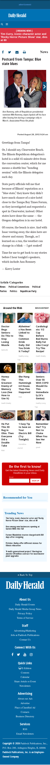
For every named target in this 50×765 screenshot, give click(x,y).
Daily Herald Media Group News (25, 609)
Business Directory (25, 716)
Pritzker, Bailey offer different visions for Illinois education (24, 544)
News (44, 51)
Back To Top (26, 574)
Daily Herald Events (25, 604)
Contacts (25, 711)
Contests (25, 672)
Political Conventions (19, 286)
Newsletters (25, 685)
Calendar (25, 677)
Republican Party (28, 291)
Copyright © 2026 (11, 743)
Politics (13, 291)
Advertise (25, 703)
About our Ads (25, 698)
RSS (25, 729)
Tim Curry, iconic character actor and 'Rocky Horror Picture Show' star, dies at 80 (24, 37)
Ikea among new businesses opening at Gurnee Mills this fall (23, 527)
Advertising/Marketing (25, 630)
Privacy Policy (25, 613)
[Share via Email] (19, 52)
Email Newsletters (25, 733)
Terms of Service (25, 617)
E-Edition (26, 668)
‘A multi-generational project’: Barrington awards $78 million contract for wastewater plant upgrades (25, 553)
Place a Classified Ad (25, 707)
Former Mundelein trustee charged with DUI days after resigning (25, 536)
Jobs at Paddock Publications (25, 635)
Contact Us (25, 639)
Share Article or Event (25, 681)
